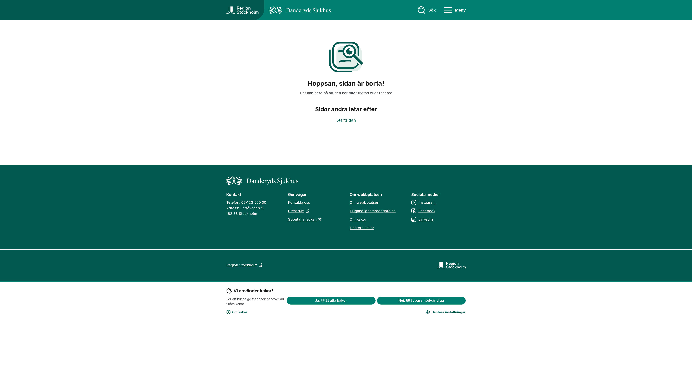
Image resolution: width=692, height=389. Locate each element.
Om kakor (239, 312)
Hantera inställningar (448, 312)
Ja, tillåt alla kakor (331, 300)
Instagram (427, 202)
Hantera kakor (362, 228)
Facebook (426, 211)
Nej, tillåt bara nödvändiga (421, 300)
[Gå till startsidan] (242, 10)
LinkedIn (425, 219)
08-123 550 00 (253, 202)
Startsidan (346, 120)
